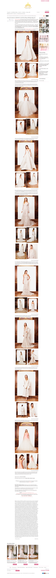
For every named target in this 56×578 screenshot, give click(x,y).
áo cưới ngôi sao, (34, 503)
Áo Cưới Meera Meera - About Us (16, 12)
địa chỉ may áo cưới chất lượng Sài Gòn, (32, 531)
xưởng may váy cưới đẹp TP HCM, (19, 529)
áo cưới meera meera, (28, 502)
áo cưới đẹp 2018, (34, 505)
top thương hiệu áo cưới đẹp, (32, 521)
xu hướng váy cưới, (35, 525)
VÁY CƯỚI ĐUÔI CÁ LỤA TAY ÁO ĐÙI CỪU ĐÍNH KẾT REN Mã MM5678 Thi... (33, 563)
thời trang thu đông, (34, 518)
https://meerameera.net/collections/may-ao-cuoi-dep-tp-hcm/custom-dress (26, 493)
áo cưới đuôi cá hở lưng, (28, 506)
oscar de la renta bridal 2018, (25, 518)
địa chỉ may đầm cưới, (27, 536)
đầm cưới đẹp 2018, (31, 529)
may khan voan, (19, 513)
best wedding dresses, (34, 506)
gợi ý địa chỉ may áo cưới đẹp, (22, 508)
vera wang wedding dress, (33, 522)
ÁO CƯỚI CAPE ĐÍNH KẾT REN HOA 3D (11, 560)
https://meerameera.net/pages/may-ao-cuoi (28, 492)
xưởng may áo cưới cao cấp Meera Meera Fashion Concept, (30, 526)
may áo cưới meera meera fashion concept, (23, 511)
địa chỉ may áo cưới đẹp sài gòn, (22, 535)
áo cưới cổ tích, (27, 501)
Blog (10, 567)
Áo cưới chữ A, (23, 501)
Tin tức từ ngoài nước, (25, 520)
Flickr (48, 0)
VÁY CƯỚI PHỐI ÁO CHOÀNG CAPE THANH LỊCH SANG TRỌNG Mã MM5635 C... (11, 563)
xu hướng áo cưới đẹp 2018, (26, 524)
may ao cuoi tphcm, (23, 512)
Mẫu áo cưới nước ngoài (29, 567)
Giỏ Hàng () (47, 12)
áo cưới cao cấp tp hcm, (18, 501)
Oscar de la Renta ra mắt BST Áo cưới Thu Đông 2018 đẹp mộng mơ (21, 17)
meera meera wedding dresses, (28, 515)
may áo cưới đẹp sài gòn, (29, 512)
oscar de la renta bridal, (18, 518)
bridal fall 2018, (17, 507)
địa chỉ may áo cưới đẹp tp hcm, (31, 535)
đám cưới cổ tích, (26, 529)
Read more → (40, 59)
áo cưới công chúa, (31, 501)
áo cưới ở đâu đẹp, (21, 504)
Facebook (42, 0)
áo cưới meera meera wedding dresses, (26, 503)
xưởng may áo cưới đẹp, (32, 527)
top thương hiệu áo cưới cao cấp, (24, 521)
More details (14, 564)
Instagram (45, 0)
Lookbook (23, 12)
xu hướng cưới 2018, (32, 524)
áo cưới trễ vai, (26, 505)
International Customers (21, 13)
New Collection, (29, 517)
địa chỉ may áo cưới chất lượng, (23, 531)
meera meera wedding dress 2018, (19, 515)
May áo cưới (28, 12)
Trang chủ (8, 12)
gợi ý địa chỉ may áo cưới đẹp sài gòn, (31, 508)
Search (45, 567)
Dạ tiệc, (20, 507)
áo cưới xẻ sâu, (30, 505)
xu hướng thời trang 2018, (29, 525)
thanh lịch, (30, 518)
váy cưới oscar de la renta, (22, 522)
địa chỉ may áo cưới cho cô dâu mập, (30, 532)
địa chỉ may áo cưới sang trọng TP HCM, (20, 533)
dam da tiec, (22, 507)
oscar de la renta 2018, (34, 517)
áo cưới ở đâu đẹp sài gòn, (27, 504)
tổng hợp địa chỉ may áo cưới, (32, 520)
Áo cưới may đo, (23, 502)
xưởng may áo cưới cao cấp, (18, 526)
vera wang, (27, 522)
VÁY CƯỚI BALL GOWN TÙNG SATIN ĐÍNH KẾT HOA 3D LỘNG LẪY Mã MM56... (22, 563)
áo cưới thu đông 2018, (21, 505)
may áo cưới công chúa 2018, (30, 510)
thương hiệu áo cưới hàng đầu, (22, 519)
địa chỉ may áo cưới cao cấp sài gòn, (28, 530)
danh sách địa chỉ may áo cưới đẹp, (29, 507)
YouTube (44, 0)
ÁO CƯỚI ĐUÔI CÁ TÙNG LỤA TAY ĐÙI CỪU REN (32, 560)
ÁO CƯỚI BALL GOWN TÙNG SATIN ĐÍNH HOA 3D (22, 560)
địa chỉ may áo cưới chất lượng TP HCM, (20, 532)
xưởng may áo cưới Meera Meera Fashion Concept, (21, 527)
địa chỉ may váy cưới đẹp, (20, 536)
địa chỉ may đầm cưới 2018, (33, 536)
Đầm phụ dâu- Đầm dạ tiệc (21, 567)
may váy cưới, (23, 513)
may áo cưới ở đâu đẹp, (32, 511)
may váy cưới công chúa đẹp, (29, 513)
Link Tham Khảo (36, 567)
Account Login (47, 10)
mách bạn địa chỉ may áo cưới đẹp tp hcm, (20, 510)
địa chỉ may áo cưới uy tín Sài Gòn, (21, 534)
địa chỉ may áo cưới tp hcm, (29, 533)
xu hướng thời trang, (23, 525)
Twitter (41, 0)
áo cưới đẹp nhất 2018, (22, 506)
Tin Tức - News (41, 567)
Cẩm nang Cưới (14, 567)
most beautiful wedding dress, (25, 516)
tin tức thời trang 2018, (20, 520)
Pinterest (47, 0)
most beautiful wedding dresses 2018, (22, 517)
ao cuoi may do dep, (18, 502)
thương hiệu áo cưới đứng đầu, (31, 519)
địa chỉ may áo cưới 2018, (19, 530)
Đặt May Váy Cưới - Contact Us (12, 13)
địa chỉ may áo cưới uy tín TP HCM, (30, 534)
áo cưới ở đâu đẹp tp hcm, (34, 504)
